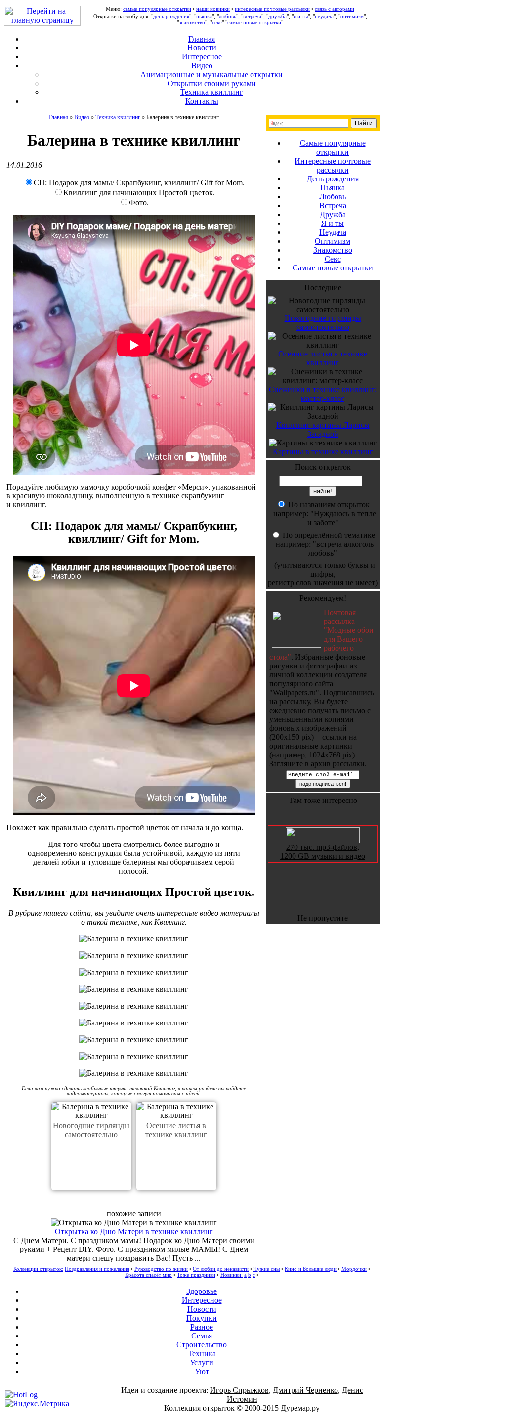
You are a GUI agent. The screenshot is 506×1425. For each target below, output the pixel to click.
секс (217, 22)
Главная (201, 39)
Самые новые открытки (333, 268)
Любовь (332, 196)
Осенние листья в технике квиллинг (176, 1130)
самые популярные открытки (157, 9)
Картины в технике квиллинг (323, 451)
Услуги (201, 1362)
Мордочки (354, 1269)
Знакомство (332, 250)
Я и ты (332, 223)
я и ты (301, 16)
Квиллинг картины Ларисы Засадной (323, 429)
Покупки (201, 1318)
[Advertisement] (253, 1417)
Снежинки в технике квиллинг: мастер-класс (323, 393)
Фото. (139, 202)
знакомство (192, 22)
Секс (333, 259)
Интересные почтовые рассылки (333, 165)
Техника (202, 1353)
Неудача (332, 232)
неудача (324, 16)
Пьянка (332, 187)
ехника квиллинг (211, 92)
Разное (201, 1327)
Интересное (202, 56)
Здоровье (201, 1291)
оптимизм (352, 16)
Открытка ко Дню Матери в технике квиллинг (134, 1231)
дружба (277, 16)
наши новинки (213, 9)
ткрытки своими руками (212, 83)
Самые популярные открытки (333, 147)
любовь (227, 16)
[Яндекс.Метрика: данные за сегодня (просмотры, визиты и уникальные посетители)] (37, 1403)
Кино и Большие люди (311, 1269)
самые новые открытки (254, 22)
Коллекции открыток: (38, 1269)
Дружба (333, 214)
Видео (81, 117)
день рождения (171, 16)
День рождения (333, 179)
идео (201, 65)
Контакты (201, 101)
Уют (202, 1371)
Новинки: (231, 1275)
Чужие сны (266, 1269)
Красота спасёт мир (148, 1275)
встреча (252, 16)
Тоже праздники (196, 1275)
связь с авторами (334, 9)
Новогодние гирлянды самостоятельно (91, 1130)
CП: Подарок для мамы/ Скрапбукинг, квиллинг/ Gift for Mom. (139, 182)
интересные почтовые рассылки (272, 9)
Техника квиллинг (117, 117)
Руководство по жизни (161, 1269)
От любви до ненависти (221, 1269)
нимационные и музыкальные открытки (211, 74)
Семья (201, 1336)
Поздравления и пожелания (97, 1269)
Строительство (201, 1344)
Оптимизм (332, 241)
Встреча (332, 205)
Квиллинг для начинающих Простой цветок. (139, 192)
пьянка (204, 16)
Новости (201, 48)
